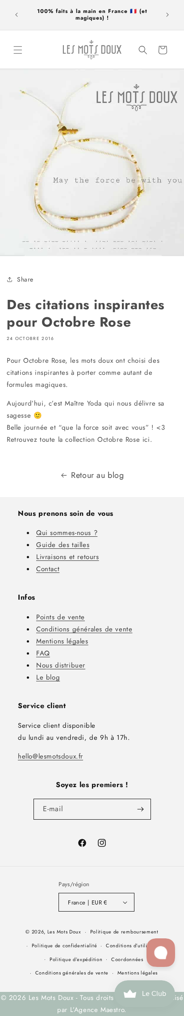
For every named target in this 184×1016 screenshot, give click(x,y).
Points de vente (60, 617)
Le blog (48, 677)
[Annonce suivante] (167, 15)
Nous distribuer (60, 665)
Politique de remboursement (124, 931)
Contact (47, 569)
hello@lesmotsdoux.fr (50, 756)
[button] (18, 50)
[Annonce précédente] (16, 15)
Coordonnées (127, 959)
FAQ (43, 653)
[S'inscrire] (141, 809)
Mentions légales (62, 641)
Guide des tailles (62, 545)
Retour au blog (97, 475)
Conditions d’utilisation (133, 945)
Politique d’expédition (76, 959)
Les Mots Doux (64, 931)
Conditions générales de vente (84, 629)
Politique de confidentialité (64, 945)
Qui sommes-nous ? (66, 533)
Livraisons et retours (67, 557)
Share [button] (25, 279)
